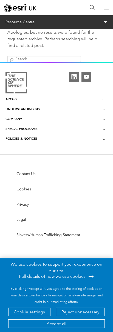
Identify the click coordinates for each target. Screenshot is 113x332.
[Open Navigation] (106, 7)
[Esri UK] (20, 8)
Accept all (57, 323)
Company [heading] (13, 119)
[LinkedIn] (74, 77)
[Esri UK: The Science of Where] (16, 83)
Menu (56, 22)
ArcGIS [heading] (11, 99)
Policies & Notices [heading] (21, 138)
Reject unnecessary (80, 311)
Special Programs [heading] (21, 129)
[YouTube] (86, 77)
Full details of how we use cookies (52, 276)
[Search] (92, 7)
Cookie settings (29, 311)
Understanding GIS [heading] (22, 109)
